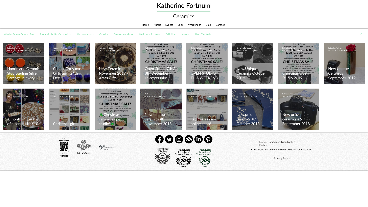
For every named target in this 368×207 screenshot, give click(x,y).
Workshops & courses (149, 34)
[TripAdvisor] (189, 139)
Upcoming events (85, 34)
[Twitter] (169, 139)
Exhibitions (171, 34)
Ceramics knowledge (123, 34)
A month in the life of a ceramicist (55, 34)
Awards (185, 34)
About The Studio (203, 34)
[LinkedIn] (198, 139)
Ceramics (103, 34)
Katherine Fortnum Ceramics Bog (18, 34)
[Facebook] (159, 139)
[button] (361, 34)
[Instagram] (179, 139)
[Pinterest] (208, 139)
